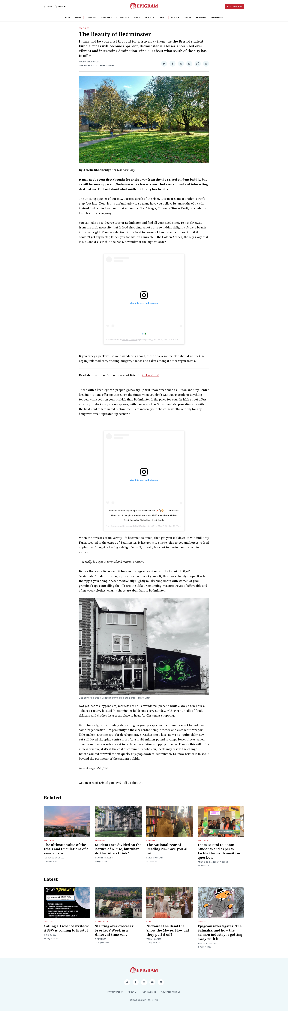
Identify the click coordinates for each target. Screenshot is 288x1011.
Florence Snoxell (54, 858)
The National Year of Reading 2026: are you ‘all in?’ (167, 849)
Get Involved (234, 6)
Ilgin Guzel (50, 935)
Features (106, 17)
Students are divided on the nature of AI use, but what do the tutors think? (118, 849)
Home (67, 17)
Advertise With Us (170, 991)
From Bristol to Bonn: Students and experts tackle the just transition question (219, 851)
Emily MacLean (154, 858)
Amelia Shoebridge (89, 62)
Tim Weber (100, 939)
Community (122, 17)
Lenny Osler (221, 862)
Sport (187, 17)
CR (149, 1000)
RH (153, 1000)
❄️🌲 (144, 333)
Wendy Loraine (129, 339)
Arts (137, 17)
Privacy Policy (115, 991)
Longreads (217, 17)
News (78, 17)
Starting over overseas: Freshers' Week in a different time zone (114, 930)
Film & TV (150, 17)
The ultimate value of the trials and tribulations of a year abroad (66, 849)
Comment (91, 17)
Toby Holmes (153, 939)
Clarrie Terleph (104, 858)
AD (156, 1000)
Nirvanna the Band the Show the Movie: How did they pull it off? (167, 930)
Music (162, 17)
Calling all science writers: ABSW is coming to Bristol (66, 928)
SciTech (175, 17)
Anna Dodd (204, 862)
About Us (133, 991)
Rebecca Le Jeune (207, 943)
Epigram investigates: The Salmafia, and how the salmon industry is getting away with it (220, 932)
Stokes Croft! (150, 375)
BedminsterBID (129, 526)
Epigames (201, 17)
